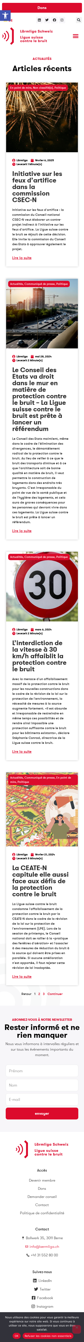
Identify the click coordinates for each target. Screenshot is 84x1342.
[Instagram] (62, 20)
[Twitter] (47, 20)
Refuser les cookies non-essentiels (48, 1336)
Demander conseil (42, 1196)
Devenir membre (42, 1180)
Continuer (55, 994)
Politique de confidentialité (42, 1213)
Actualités (16, 284)
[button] (5, 15)
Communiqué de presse (39, 284)
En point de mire (20, 88)
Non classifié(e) (43, 88)
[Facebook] (54, 20)
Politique (60, 88)
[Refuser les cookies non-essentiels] (76, 1329)
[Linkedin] (39, 20)
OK (17, 1336)
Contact (42, 1204)
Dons (42, 1188)
